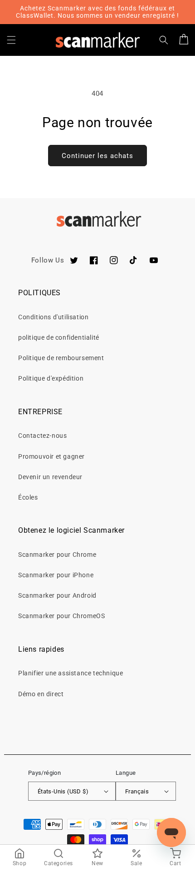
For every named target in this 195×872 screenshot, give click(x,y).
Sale (136, 863)
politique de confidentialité (58, 337)
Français (137, 791)
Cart (175, 863)
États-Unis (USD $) (63, 791)
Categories (58, 863)
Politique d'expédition (50, 378)
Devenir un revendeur (50, 477)
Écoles (28, 497)
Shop (19, 863)
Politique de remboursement (61, 358)
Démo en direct (40, 694)
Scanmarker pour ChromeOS (61, 615)
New (97, 863)
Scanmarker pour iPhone (55, 575)
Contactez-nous (42, 435)
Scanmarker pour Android (57, 595)
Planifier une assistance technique (70, 673)
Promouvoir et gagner (51, 456)
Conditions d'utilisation (53, 317)
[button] (11, 40)
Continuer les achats (97, 156)
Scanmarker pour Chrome (57, 554)
